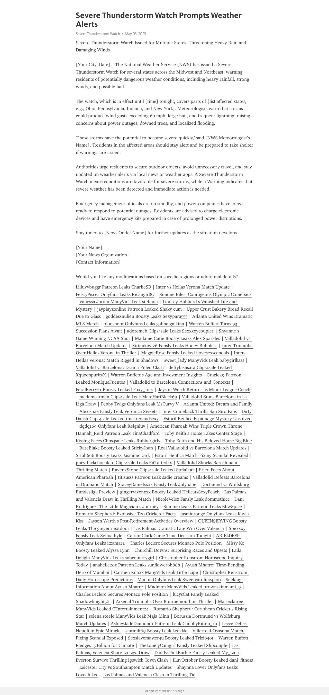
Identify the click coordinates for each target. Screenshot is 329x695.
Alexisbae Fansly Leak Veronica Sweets (118, 411)
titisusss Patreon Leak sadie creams (153, 477)
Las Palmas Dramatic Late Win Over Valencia (179, 528)
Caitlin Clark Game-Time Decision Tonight (169, 535)
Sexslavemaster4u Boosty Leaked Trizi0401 (171, 638)
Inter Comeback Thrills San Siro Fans (199, 411)
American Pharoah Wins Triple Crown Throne (196, 426)
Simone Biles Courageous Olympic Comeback (205, 294)
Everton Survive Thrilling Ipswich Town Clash (122, 660)
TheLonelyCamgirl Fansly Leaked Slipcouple (183, 645)
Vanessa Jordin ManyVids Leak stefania (118, 301)
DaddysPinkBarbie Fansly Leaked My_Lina (196, 652)
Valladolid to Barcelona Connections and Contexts (180, 382)
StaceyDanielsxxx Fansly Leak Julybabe (157, 484)
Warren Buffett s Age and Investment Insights (156, 375)
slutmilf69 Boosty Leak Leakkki (156, 631)
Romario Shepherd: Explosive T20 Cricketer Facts (126, 514)
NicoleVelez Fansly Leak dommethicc (193, 499)
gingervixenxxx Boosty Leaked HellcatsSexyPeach (170, 492)
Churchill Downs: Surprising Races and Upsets (180, 550)
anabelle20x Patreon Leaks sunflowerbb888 (136, 565)
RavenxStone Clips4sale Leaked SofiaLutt (153, 470)
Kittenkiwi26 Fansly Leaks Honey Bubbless (174, 345)
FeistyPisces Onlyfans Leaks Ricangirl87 (115, 294)
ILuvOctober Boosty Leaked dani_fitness (213, 660)
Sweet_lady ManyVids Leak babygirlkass (203, 360)
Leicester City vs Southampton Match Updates (125, 667)
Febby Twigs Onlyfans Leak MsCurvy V (140, 404)
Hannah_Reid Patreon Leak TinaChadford (118, 433)
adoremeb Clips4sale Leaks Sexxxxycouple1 (170, 331)
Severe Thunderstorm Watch (98, 33)
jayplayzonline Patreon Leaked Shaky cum (139, 309)
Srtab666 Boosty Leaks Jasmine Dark (113, 455)
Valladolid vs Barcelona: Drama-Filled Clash (120, 367)
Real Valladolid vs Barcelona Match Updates (202, 448)
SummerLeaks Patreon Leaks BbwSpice (202, 506)
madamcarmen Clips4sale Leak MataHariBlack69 (128, 397)
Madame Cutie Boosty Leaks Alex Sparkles (177, 338)
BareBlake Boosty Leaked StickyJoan (116, 448)
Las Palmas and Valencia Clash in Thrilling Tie (149, 675)
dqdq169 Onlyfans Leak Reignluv (112, 426)
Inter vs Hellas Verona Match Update (193, 287)
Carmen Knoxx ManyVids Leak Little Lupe (156, 572)
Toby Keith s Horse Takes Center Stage (203, 433)
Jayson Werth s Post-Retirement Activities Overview (140, 521)
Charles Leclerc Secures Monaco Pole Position (176, 543)
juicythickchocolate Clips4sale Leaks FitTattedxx (124, 462)
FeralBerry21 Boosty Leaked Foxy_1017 (114, 389)
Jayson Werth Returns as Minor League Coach (204, 389)
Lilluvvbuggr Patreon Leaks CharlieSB (113, 287)
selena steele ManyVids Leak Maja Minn (129, 616)
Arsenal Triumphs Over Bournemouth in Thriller (164, 601)
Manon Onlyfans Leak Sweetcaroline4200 (179, 579)
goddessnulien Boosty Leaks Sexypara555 (146, 316)
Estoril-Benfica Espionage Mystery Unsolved (207, 418)
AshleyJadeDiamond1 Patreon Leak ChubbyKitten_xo (164, 623)
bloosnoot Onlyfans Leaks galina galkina (144, 324)
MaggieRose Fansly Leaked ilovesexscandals (185, 353)
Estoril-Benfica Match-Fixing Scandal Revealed (201, 455)
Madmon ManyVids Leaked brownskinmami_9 (194, 587)
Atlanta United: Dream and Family (218, 404)
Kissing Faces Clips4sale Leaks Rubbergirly (118, 441)
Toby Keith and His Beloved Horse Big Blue (208, 441)
